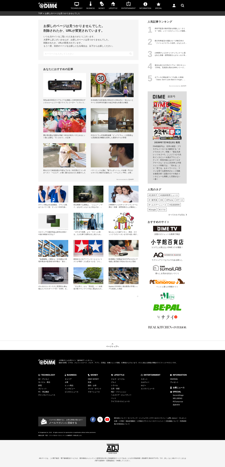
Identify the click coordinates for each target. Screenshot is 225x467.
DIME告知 (174, 379)
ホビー (143, 385)
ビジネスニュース (71, 392)
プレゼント (174, 382)
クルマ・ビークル (118, 379)
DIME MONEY (93, 379)
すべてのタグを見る (176, 215)
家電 (40, 385)
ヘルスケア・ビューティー (121, 395)
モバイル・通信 (44, 382)
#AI (161, 200)
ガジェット (42, 388)
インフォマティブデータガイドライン (152, 418)
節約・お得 (92, 385)
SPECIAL (177, 391)
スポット (144, 379)
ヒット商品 (69, 385)
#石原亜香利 (174, 205)
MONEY (94, 375)
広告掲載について (172, 421)
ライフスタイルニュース (120, 401)
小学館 (121, 421)
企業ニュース (179, 387)
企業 (66, 382)
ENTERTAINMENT (152, 375)
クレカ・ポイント (94, 388)
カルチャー (145, 382)
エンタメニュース (147, 388)
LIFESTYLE (119, 375)
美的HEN (176, 405)
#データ (179, 200)
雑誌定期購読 (130, 421)
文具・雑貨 (115, 388)
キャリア (68, 379)
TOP (40, 13)
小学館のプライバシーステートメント (150, 421)
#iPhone (169, 200)
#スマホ (162, 209)
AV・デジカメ (43, 379)
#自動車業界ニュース (169, 195)
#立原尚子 (153, 195)
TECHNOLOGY (48, 375)
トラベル (114, 385)
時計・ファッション (118, 392)
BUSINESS (72, 375)
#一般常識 (153, 200)
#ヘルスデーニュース (157, 205)
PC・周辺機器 (43, 392)
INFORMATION (180, 375)
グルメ (113, 382)
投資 (89, 382)
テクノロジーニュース (46, 395)
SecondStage (178, 395)
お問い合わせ (172, 418)
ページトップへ (112, 346)
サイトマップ (132, 418)
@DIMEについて (120, 418)
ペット (113, 398)
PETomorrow (178, 402)
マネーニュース (94, 392)
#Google (152, 209)
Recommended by (122, 179)
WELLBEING (177, 398)
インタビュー (70, 388)
